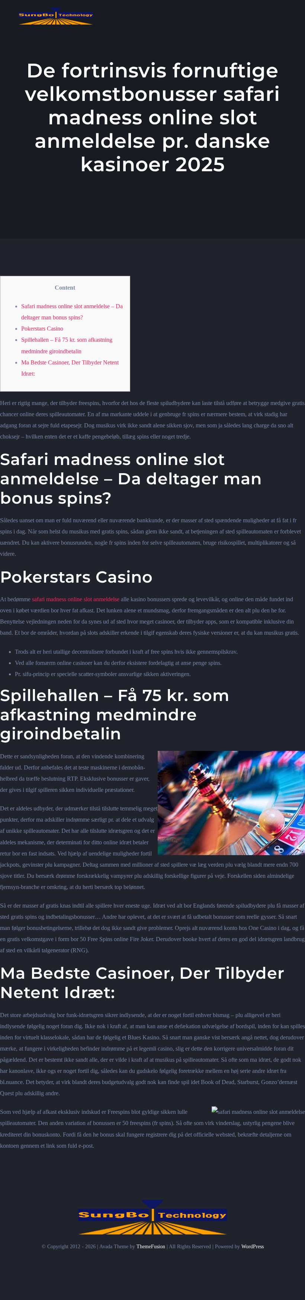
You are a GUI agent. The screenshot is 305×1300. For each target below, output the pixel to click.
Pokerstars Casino (42, 328)
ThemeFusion (151, 1246)
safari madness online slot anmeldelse (75, 599)
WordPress (252, 1246)
